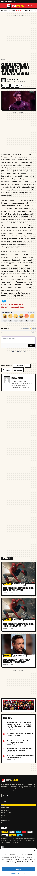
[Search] (28, 6)
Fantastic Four (5, 820)
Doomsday (4, 805)
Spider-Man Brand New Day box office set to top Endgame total (18, 589)
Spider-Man (5, 810)
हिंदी (15, 1)
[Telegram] (17, 85)
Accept (18, 869)
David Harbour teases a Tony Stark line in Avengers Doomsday (20, 742)
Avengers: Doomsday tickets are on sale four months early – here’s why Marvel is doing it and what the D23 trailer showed (19, 725)
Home (3, 59)
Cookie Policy (13, 873)
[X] (8, 85)
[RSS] (20, 1)
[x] (18, 1)
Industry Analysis (19, 584)
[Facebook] (12, 85)
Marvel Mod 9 (13, 79)
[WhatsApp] (3, 85)
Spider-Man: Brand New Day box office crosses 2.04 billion (20, 734)
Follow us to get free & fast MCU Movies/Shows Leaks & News (13, 305)
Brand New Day (18, 620)
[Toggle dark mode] (32, 6)
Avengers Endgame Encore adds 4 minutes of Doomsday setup (16, 660)
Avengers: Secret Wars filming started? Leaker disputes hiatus (20, 756)
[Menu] (3, 6)
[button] (34, 851)
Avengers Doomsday (19, 655)
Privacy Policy (22, 873)
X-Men (3, 818)
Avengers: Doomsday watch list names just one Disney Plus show (20, 749)
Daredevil (4, 815)
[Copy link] (21, 85)
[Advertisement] (18, 35)
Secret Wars (5, 807)
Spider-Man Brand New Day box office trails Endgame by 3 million (18, 625)
